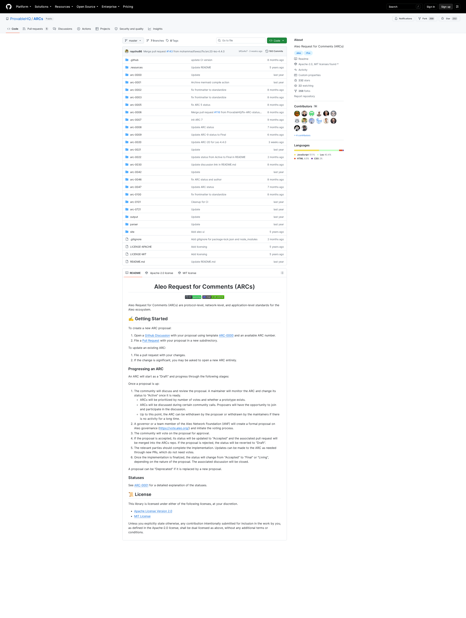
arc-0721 (135, 209)
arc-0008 (136, 127)
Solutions (41, 6)
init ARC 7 (197, 119)
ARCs (38, 19)
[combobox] (242, 40)
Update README (201, 67)
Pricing (128, 6)
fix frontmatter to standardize (208, 89)
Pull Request (150, 340)
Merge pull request (154, 51)
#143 (170, 51)
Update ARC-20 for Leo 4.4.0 (208, 142)
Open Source (86, 6)
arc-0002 (135, 89)
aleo (299, 53)
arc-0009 (136, 134)
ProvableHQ (20, 19)
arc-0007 (135, 119)
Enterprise (109, 6)
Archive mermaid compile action (210, 82)
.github (134, 59)
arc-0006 (136, 112)
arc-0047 (135, 186)
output (134, 216)
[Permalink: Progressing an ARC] (125, 368)
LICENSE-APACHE (141, 246)
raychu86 (136, 51)
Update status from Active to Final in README (218, 157)
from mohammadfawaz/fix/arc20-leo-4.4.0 (199, 51)
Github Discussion (157, 335)
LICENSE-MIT (138, 254)
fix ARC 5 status (200, 104)
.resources (136, 67)
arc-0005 (136, 104)
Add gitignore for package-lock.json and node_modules (224, 239)
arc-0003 (136, 97)
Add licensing (199, 246)
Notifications (405, 18)
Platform (22, 6)
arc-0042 (135, 171)
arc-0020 (135, 142)
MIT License (142, 516)
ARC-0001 (141, 485)
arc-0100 (135, 194)
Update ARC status (202, 127)
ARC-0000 (226, 335)
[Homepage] (9, 6)
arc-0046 (136, 179)
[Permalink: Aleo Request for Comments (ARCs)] (125, 286)
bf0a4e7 (243, 51)
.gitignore (135, 239)
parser (134, 224)
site (132, 231)
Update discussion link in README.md (213, 164)
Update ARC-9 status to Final (208, 134)
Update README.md (203, 261)
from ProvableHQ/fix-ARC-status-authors (245, 112)
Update (195, 74)
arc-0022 (135, 157)
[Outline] (282, 273)
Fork (428, 18)
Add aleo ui (197, 231)
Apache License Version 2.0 (153, 511)
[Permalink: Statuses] (125, 477)
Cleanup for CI (199, 201)
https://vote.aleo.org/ (174, 428)
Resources (62, 6)
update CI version (201, 59)
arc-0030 (136, 164)
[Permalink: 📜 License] (125, 494)
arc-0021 (135, 149)
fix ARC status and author (206, 179)
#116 (217, 112)
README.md (137, 261)
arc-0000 (136, 74)
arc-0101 (135, 201)
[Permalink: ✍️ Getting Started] (125, 318)
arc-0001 (135, 82)
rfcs (308, 53)
